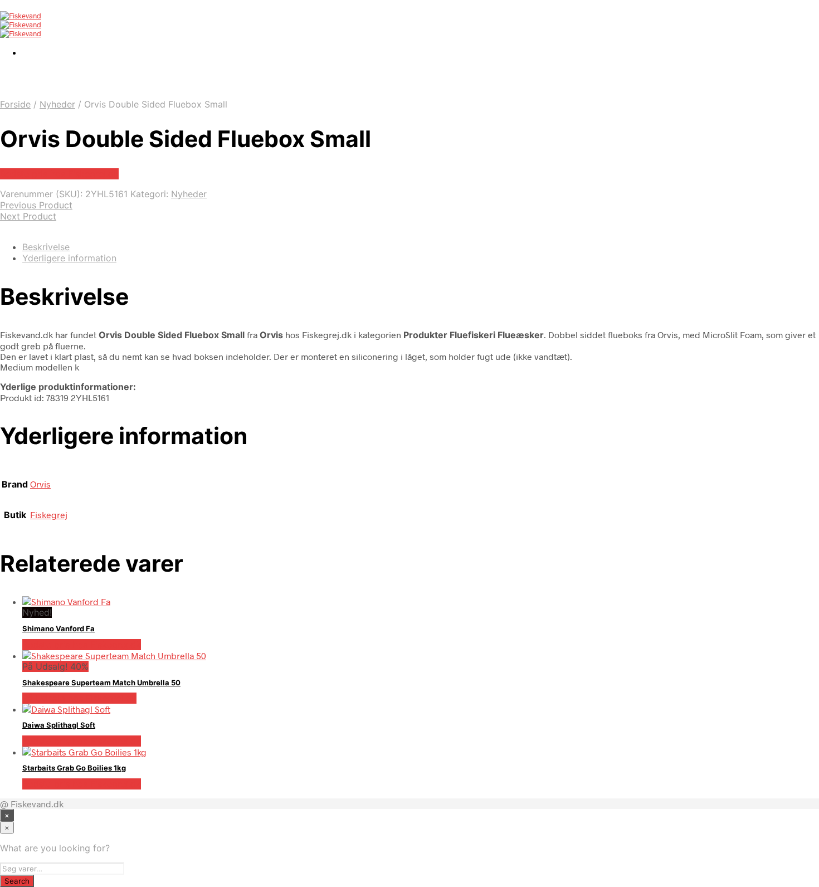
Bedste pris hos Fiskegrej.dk (59, 173)
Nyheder (57, 104)
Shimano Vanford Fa (58, 628)
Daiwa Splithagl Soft (58, 724)
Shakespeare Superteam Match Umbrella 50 (101, 682)
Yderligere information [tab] (69, 258)
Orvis (40, 484)
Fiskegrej (48, 514)
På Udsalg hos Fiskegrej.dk (79, 698)
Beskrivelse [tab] (46, 246)
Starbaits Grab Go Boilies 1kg (74, 767)
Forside (15, 104)
